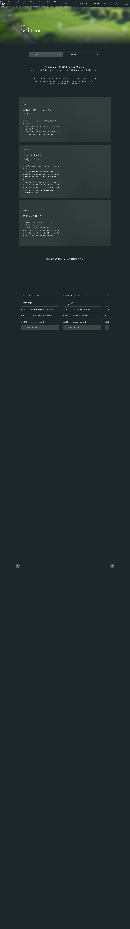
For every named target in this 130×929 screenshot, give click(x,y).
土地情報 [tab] (35, 55)
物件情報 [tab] (73, 55)
